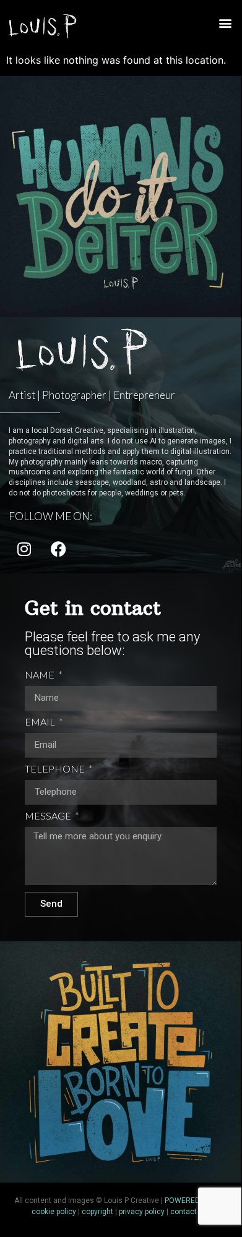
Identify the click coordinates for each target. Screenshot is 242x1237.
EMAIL (41, 722)
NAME (40, 675)
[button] (225, 23)
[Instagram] (24, 549)
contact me (190, 1211)
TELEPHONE (56, 769)
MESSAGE (49, 816)
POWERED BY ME (194, 1200)
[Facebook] (58, 549)
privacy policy (142, 1211)
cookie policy (54, 1211)
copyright (97, 1211)
